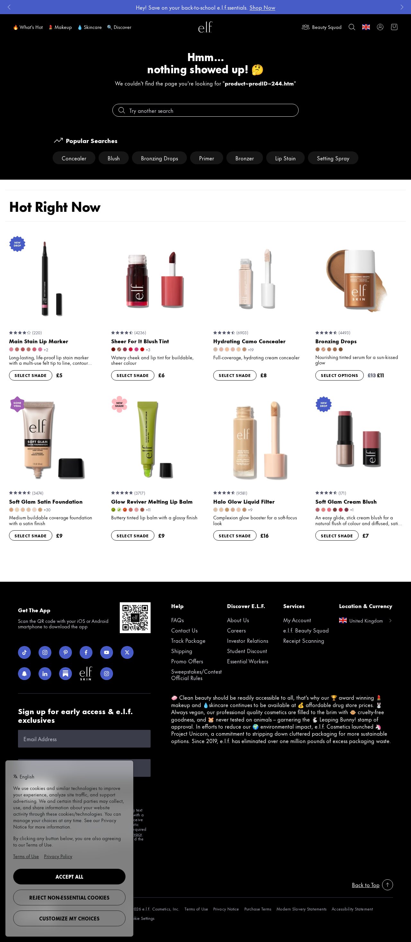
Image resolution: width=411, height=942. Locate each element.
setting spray (333, 158)
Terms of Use (196, 908)
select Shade (30, 375)
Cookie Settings (140, 918)
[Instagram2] (106, 673)
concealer (74, 158)
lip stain (285, 158)
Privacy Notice (226, 908)
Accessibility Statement (352, 908)
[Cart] (394, 27)
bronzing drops (159, 158)
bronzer (244, 158)
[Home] (205, 27)
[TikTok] (24, 652)
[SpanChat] (24, 673)
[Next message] (402, 7)
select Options (339, 375)
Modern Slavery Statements (301, 908)
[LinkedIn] (45, 673)
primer (206, 158)
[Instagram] (45, 652)
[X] (127, 652)
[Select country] (366, 27)
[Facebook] (86, 652)
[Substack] (65, 673)
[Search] (352, 27)
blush (114, 158)
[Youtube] (106, 652)
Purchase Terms (258, 908)
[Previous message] (9, 7)
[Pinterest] (65, 652)
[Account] (380, 27)
